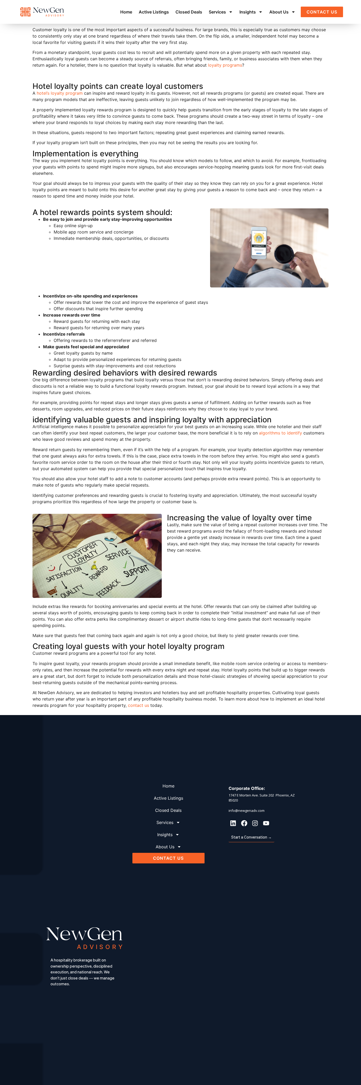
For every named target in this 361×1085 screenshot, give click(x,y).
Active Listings (154, 12)
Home (126, 12)
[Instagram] (255, 823)
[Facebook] (244, 823)
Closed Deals (188, 12)
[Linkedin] (233, 823)
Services (217, 12)
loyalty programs (224, 65)
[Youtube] (266, 823)
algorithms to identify (280, 433)
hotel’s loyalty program (60, 93)
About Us (279, 12)
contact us (138, 705)
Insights (247, 12)
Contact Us (322, 12)
